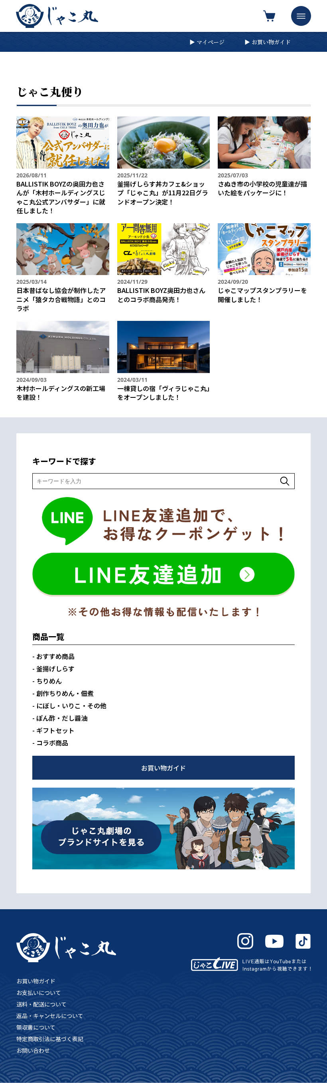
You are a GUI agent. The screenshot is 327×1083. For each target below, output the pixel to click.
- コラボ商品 (50, 742)
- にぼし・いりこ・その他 (69, 705)
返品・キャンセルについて (49, 1015)
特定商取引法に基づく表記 (49, 1039)
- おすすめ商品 (53, 656)
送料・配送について (41, 1004)
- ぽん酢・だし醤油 (59, 718)
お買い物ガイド (35, 981)
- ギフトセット (53, 730)
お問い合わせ (33, 1050)
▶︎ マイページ (207, 42)
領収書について (35, 1027)
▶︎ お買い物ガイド (267, 42)
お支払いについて (38, 992)
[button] (301, 16)
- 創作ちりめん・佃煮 (63, 693)
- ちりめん (47, 681)
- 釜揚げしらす (53, 668)
